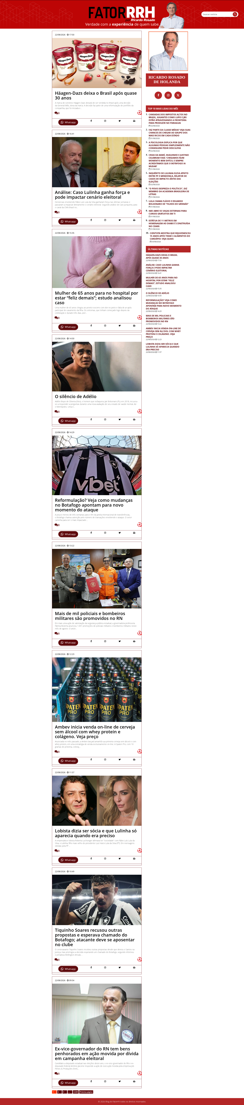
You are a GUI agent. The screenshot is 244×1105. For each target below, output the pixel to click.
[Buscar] (235, 14)
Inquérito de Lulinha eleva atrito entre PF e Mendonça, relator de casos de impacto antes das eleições (168, 177)
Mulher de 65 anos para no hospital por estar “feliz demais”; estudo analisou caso (161, 281)
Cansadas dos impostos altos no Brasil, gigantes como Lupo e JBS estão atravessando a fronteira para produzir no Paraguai (168, 118)
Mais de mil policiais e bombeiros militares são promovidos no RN (160, 318)
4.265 (76, 1092)
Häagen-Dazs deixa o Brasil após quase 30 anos (161, 256)
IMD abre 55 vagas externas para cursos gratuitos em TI (168, 212)
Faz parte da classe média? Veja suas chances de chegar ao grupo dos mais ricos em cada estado (169, 132)
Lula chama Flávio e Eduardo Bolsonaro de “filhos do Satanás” (169, 202)
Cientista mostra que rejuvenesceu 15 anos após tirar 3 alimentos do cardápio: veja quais (170, 236)
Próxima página (86, 1092)
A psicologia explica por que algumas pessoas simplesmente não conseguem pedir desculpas (169, 145)
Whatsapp (70, 122)
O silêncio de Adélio (157, 293)
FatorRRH (122, 14)
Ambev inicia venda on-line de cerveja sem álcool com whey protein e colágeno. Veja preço (163, 332)
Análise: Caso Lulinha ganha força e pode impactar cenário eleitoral (162, 267)
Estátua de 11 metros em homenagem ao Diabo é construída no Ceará (169, 223)
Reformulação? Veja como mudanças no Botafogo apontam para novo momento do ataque (163, 304)
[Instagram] (168, 95)
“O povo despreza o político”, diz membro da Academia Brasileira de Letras (169, 191)
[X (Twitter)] (178, 95)
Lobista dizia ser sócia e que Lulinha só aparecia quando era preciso (162, 346)
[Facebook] (158, 95)
